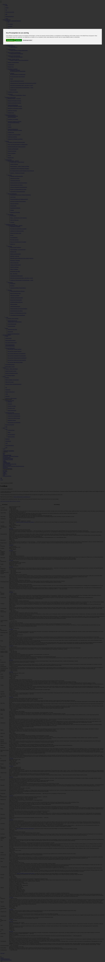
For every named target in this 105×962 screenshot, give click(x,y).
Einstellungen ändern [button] (27, 40)
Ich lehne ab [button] (18, 40)
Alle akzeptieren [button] (10, 40)
